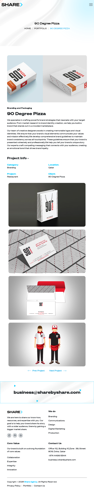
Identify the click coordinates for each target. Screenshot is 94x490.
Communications (56, 421)
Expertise (12, 461)
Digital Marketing (56, 429)
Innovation (12, 470)
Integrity (11, 466)
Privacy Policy (14, 486)
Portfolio (40, 28)
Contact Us (39, 486)
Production (53, 433)
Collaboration (13, 457)
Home (27, 28)
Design (51, 425)
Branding (52, 416)
